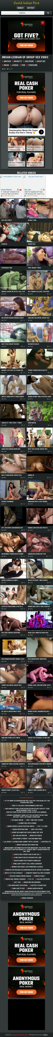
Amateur (7, 61)
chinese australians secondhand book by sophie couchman (27, 870)
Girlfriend (29, 61)
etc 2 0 (31, 879)
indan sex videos (35, 835)
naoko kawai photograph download (27, 860)
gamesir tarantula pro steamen (38, 873)
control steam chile (38, 885)
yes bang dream (17, 820)
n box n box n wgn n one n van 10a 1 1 (27, 854)
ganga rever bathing (20, 829)
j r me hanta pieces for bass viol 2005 (27, 857)
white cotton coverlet (13, 873)
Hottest (30, 8)
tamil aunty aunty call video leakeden (27, 864)
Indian (6, 65)
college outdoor (43, 879)
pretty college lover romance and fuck (27, 805)
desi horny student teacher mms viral (27, 838)
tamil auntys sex (18, 888)
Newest (21, 8)
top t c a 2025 (42, 826)
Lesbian (15, 65)
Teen (23, 65)
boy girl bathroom (20, 835)
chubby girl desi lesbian (27, 823)
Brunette (18, 61)
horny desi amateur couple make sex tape (27, 832)
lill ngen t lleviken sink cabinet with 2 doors (21, 842)
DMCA (45, 1035)
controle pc (46, 842)
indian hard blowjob (35, 888)
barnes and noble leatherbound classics (27, 867)
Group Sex (40, 61)
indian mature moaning (32, 882)
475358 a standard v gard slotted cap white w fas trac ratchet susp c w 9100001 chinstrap (27, 816)
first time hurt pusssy (34, 820)
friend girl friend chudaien (15, 879)
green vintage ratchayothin (27, 845)
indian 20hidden (27, 898)
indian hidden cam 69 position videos (20, 826)
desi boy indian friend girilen (20, 876)
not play (17, 882)
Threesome (32, 65)
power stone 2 (39, 876)
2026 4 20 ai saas (36, 829)
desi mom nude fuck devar (17, 885)
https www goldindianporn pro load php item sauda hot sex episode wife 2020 (27, 801)
